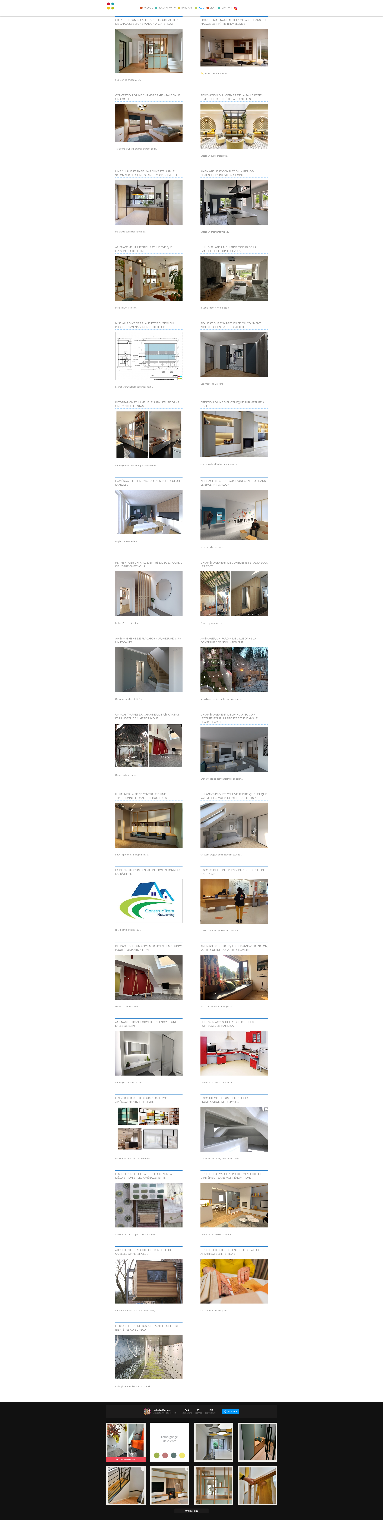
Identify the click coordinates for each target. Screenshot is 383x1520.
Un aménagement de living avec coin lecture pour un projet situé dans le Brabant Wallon (229, 718)
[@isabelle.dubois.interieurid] (147, 1412)
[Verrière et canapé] (149, 825)
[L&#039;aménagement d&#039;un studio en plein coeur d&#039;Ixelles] (149, 511)
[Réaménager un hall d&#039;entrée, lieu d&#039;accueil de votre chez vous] (149, 593)
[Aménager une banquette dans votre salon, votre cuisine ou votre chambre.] (234, 977)
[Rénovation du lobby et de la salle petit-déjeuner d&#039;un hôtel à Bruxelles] (234, 126)
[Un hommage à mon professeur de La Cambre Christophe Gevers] (234, 278)
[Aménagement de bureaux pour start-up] (234, 514)
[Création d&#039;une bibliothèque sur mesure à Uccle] (234, 434)
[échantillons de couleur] (149, 1204)
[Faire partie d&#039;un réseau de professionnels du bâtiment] (149, 900)
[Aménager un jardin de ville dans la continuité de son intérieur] (234, 669)
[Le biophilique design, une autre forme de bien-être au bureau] (149, 1356)
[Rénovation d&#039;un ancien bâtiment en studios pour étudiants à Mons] (149, 977)
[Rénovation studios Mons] (234, 1128)
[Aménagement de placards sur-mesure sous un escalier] (149, 669)
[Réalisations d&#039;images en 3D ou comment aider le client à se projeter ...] (234, 354)
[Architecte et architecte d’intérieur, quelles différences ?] (149, 1280)
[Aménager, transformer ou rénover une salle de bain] (149, 1052)
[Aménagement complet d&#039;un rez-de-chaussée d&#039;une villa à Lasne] (234, 202)
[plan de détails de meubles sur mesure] (149, 355)
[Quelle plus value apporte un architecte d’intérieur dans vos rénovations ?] (234, 1204)
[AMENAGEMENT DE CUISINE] (149, 434)
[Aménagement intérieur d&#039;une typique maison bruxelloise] (149, 278)
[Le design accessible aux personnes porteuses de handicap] (234, 1052)
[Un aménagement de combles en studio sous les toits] (234, 593)
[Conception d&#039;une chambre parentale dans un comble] (149, 122)
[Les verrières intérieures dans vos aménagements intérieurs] (149, 1128)
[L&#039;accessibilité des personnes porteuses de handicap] (234, 901)
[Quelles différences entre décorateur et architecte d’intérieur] (234, 1280)
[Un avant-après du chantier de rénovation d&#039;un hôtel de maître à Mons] (149, 745)
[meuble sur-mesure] (234, 47)
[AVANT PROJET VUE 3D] (234, 825)
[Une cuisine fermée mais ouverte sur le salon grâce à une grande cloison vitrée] (149, 202)
